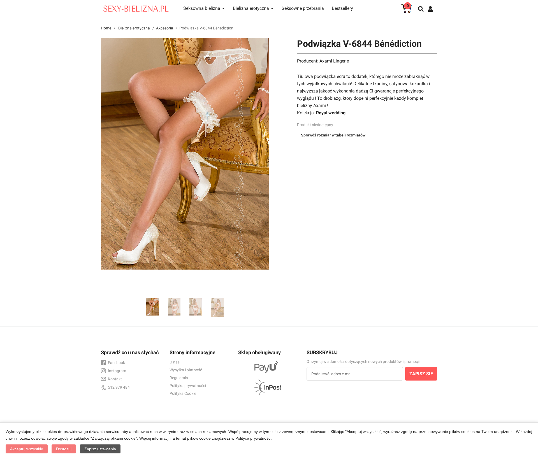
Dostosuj (63, 449)
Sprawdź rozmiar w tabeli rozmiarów (333, 135)
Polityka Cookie (183, 393)
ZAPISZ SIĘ (421, 373)
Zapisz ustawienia (100, 449)
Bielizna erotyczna (134, 28)
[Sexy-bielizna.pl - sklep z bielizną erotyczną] (136, 7)
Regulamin (179, 377)
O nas (175, 362)
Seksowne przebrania (303, 8)
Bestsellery (342, 8)
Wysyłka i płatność (186, 370)
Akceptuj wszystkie (26, 449)
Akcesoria (164, 28)
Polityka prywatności (188, 385)
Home (106, 28)
